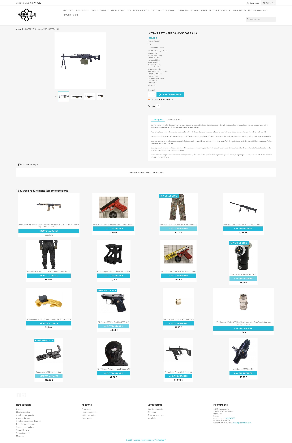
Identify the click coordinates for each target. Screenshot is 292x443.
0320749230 (35, 3)
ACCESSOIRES (82, 10)
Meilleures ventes (89, 415)
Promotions (86, 409)
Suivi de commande (155, 409)
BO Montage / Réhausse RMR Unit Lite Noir (113, 271)
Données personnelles (25, 424)
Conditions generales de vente (28, 421)
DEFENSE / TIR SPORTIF (219, 10)
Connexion (152, 412)
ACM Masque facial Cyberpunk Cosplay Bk (113, 369)
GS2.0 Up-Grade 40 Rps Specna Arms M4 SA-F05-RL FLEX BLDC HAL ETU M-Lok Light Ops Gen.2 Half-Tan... (49, 225)
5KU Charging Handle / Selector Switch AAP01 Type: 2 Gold (48, 319)
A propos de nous (23, 418)
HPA (129, 10)
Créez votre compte (156, 415)
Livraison (19, 409)
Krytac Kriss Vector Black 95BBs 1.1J (178, 372)
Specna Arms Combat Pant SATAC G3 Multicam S (178, 224)
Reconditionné (70, 15)
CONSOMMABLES (141, 10)
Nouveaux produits (89, 412)
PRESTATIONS (239, 10)
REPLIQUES (68, 10)
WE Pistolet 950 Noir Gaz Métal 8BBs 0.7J (113, 322)
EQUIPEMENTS (117, 10)
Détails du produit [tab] (174, 119)
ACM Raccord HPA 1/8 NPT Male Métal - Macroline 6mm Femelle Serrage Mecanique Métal (243, 323)
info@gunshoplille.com (242, 423)
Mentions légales (23, 412)
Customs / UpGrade (258, 10)
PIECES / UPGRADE (100, 10)
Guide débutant (22, 430)
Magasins (20, 436)
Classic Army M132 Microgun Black (49, 372)
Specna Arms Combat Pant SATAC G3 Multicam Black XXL (49, 271)
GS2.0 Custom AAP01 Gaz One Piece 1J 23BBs (178, 271)
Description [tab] (158, 119)
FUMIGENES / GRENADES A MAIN (192, 10)
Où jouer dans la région (25, 427)
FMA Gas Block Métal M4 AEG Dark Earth (178, 319)
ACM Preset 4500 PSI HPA (243, 369)
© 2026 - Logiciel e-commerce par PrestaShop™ (146, 440)
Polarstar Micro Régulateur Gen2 (243, 274)
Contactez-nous (22, 433)
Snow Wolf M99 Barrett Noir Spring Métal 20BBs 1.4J (243, 224)
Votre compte (155, 405)
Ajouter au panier (170, 94)
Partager (158, 106)
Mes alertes (152, 418)
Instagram (24, 395)
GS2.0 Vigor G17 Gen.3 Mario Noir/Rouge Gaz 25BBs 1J (113, 224)
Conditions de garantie (25, 415)
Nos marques (87, 418)
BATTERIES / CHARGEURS (163, 10)
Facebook (19, 395)
